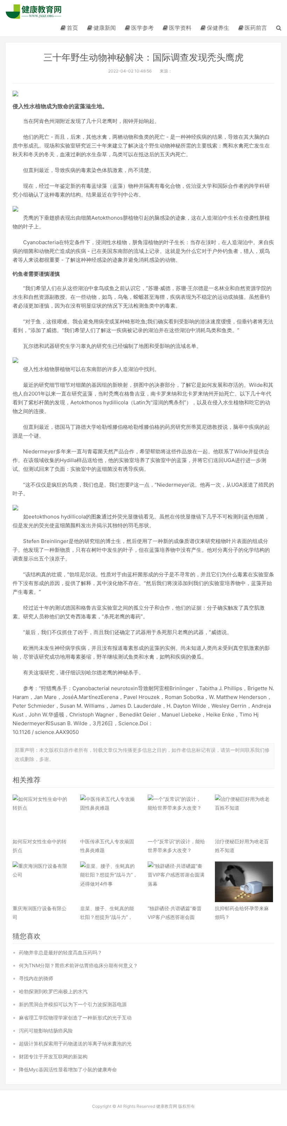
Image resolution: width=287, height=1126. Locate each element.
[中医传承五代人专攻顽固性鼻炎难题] (109, 815)
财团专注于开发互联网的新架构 (53, 1056)
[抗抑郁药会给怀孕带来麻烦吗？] (244, 881)
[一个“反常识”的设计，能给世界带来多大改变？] (177, 815)
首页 (72, 27)
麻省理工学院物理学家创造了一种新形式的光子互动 (75, 1018)
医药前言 (256, 27)
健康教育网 (33, 11)
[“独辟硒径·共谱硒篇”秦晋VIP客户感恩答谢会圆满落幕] (177, 881)
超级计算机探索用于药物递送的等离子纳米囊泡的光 (75, 1043)
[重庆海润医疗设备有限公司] (42, 881)
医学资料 (180, 27)
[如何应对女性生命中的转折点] (42, 815)
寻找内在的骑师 (36, 978)
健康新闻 (104, 27)
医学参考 (142, 27)
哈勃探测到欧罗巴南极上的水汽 (53, 991)
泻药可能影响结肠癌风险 (46, 1031)
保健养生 (218, 27)
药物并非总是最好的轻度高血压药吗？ (60, 952)
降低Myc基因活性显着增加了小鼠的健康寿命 (68, 1069)
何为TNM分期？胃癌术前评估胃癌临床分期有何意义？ (78, 965)
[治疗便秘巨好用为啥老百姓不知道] (244, 815)
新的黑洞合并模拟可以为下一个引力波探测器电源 (73, 1004)
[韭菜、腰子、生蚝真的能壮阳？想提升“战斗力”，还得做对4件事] (109, 881)
